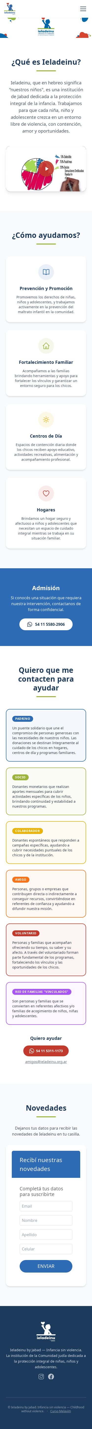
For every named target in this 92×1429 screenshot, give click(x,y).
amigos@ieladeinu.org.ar (46, 1061)
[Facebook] (51, 1377)
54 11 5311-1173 (49, 1050)
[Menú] (83, 9)
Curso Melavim (60, 1411)
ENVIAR (46, 1266)
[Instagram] (41, 1377)
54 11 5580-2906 (50, 624)
